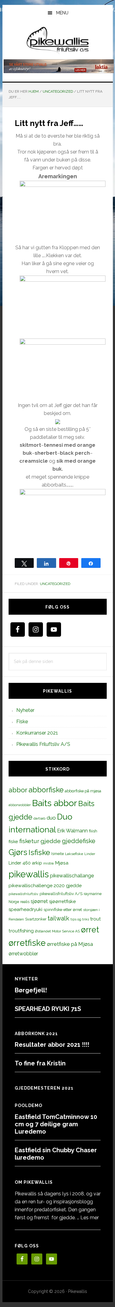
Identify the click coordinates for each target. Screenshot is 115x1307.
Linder (89, 854)
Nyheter (25, 710)
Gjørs (18, 852)
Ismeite (57, 853)
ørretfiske (27, 943)
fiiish (93, 830)
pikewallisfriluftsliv (23, 894)
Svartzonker (35, 919)
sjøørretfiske (62, 901)
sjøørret (39, 901)
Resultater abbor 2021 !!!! (52, 1044)
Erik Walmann (72, 831)
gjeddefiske (78, 841)
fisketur (29, 841)
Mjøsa (61, 863)
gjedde (50, 841)
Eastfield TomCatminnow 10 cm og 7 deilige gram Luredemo (56, 1124)
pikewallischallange (72, 876)
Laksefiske (74, 854)
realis (24, 901)
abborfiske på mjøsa (83, 790)
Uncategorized (55, 584)
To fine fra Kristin (40, 1063)
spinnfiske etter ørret (63, 909)
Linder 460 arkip (25, 862)
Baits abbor (54, 803)
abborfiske (46, 790)
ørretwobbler (23, 954)
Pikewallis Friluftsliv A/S (43, 744)
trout (95, 918)
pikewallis (29, 874)
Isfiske (39, 852)
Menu (62, 12)
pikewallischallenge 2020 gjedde (45, 885)
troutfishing (21, 931)
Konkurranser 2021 (37, 733)
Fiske (22, 721)
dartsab (39, 818)
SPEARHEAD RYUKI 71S (48, 1009)
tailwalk (58, 918)
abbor (18, 790)
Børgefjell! (31, 990)
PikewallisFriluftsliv (57, 40)
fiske (13, 841)
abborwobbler (20, 805)
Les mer (89, 1217)
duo (51, 818)
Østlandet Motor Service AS (57, 931)
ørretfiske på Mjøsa (70, 944)
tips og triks (80, 919)
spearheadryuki (25, 909)
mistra (48, 863)
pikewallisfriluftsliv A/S (61, 893)
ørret (90, 929)
